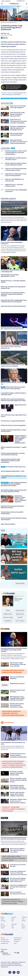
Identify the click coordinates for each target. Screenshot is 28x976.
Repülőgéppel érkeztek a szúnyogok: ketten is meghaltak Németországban (13, 713)
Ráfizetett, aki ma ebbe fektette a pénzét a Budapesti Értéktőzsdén (13, 809)
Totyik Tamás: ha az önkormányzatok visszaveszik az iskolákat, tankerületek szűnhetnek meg (11, 347)
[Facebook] (14, 972)
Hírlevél (23, 926)
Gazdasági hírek (4, 943)
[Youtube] (18, 972)
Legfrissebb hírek (18, 937)
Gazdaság (3, 920)
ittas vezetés (22, 98)
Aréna (15, 943)
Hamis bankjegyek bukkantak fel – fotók (12, 471)
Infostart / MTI (5, 33)
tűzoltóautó (5, 98)
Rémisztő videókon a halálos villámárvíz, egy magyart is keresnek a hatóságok (12, 365)
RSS (20, 965)
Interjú (23, 919)
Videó (12, 927)
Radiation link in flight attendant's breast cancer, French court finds (12, 901)
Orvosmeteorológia (5, 941)
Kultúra (13, 919)
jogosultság (13, 98)
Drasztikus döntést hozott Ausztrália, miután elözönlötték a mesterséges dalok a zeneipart (14, 650)
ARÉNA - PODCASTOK (6, 1)
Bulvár (2, 924)
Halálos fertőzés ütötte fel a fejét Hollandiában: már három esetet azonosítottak (10, 461)
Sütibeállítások (4, 967)
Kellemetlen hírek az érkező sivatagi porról (13, 306)
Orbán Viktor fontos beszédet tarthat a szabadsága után (12, 270)
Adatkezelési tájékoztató (14, 963)
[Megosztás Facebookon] (2, 37)
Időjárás (23, 927)
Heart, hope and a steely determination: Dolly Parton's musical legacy (13, 858)
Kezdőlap (4, 92)
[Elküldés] (7, 37)
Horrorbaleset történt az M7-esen (15, 467)
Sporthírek (16, 941)
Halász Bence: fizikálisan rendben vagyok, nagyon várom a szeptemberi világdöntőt (20, 498)
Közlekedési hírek (4, 939)
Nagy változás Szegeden (8, 524)
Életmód (23, 920)
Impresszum (4, 963)
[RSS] (9, 972)
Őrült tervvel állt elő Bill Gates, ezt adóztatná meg (12, 383)
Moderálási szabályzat (6, 965)
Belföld (2, 917)
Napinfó (2, 927)
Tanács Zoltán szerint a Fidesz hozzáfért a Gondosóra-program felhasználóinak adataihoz (13, 294)
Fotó (23, 924)
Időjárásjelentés (17, 939)
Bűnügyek (3, 926)
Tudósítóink (24, 917)
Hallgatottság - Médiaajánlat (18, 962)
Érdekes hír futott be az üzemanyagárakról (13, 425)
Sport (12, 920)
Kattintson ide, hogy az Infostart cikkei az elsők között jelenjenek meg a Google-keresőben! (13, 87)
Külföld (9, 92)
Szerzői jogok (15, 965)
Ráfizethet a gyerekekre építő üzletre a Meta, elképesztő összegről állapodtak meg (12, 328)
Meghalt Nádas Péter (20, 405)
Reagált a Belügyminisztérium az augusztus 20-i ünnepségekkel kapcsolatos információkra (14, 484)
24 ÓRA (12, 148)
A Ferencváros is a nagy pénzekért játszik (13, 421)
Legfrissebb (14, 924)
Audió (12, 926)
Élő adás (8, 610)
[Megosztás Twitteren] (4, 37)
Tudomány (13, 917)
